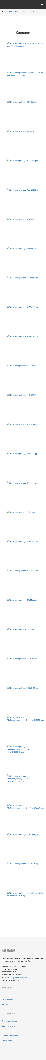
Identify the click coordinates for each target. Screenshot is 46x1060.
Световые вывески (9, 1021)
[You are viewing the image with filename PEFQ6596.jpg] (25, 584)
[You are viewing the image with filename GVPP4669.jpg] (25, 320)
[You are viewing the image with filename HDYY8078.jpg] (25, 349)
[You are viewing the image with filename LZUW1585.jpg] (25, 525)
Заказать (5, 1004)
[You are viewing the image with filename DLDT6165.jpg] (25, 203)
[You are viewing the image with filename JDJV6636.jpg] (25, 496)
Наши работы (19, 11)
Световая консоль (9, 1026)
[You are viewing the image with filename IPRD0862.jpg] (25, 466)
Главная (9, 11)
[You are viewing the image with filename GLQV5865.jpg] (25, 291)
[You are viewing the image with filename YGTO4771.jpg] (25, 877)
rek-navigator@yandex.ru (17, 977)
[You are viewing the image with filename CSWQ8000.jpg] (25, 115)
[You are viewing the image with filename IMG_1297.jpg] (25, 379)
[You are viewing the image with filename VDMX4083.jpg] (25, 642)
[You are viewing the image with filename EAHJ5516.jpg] (25, 261)
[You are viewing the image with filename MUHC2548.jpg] (25, 554)
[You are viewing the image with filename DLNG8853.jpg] (25, 232)
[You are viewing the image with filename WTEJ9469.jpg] (25, 701)
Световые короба (9, 1030)
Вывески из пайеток (10, 1035)
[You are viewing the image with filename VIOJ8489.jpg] (25, 672)
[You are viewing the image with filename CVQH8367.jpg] (25, 144)
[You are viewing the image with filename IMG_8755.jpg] (25, 437)
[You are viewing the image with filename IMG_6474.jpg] (25, 408)
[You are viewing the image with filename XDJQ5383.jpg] (25, 847)
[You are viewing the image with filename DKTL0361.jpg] (25, 173)
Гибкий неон (7, 1040)
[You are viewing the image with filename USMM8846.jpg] (25, 613)
